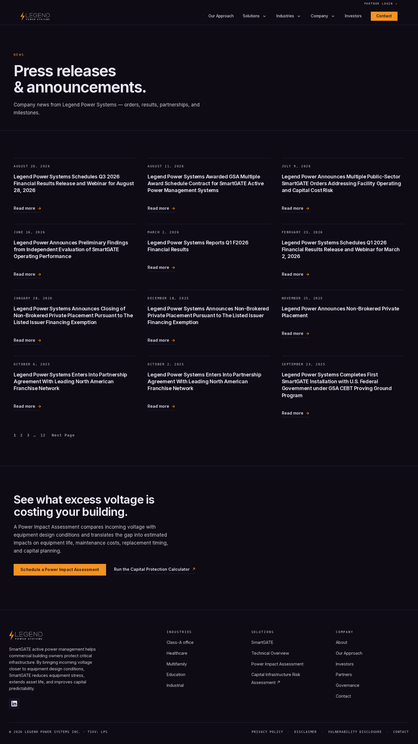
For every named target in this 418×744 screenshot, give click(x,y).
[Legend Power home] (35, 16)
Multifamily (177, 663)
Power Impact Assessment (277, 663)
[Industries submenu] (299, 16)
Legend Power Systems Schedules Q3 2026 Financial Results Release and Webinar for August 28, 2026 (74, 183)
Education (176, 674)
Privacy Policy (267, 732)
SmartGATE (262, 642)
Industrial (175, 685)
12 (42, 435)
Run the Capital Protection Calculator (152, 569)
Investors (353, 16)
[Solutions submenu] (264, 16)
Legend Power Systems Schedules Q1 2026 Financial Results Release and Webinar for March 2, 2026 (341, 249)
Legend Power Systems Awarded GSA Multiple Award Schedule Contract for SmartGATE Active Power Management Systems (206, 183)
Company (319, 16)
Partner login (381, 4)
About (341, 642)
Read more (24, 209)
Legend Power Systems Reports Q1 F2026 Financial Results (198, 246)
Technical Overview (270, 653)
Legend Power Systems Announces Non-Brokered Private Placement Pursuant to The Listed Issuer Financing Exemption (208, 315)
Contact (384, 16)
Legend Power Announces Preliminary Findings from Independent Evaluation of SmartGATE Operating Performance (71, 249)
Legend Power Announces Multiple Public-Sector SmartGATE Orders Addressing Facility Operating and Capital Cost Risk (341, 183)
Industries (285, 16)
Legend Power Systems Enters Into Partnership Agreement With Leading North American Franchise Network (70, 381)
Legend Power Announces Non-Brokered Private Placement (340, 312)
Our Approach (221, 16)
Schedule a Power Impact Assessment (59, 569)
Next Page (63, 435)
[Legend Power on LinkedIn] (14, 703)
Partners (344, 674)
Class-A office (180, 642)
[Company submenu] (333, 16)
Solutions (251, 16)
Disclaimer (305, 732)
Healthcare (177, 653)
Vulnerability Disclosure (355, 732)
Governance (347, 685)
